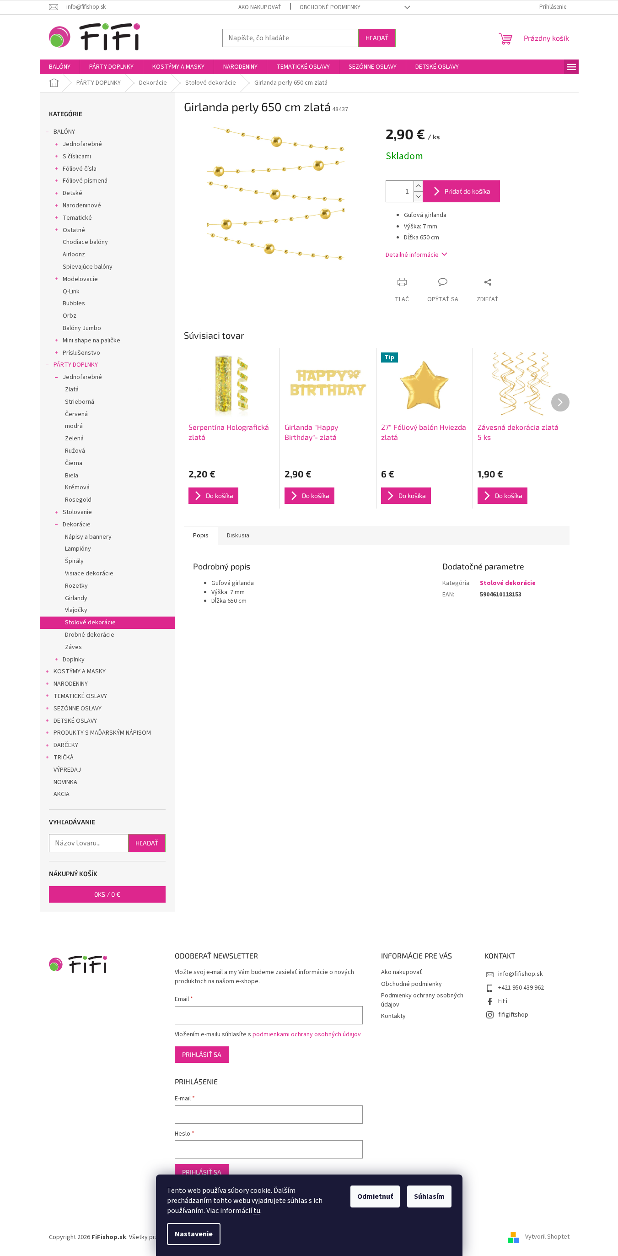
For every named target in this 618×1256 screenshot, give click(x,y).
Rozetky (76, 585)
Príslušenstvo (81, 352)
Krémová (77, 487)
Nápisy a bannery (88, 536)
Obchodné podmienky (330, 7)
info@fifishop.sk (520, 974)
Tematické (77, 217)
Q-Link (71, 291)
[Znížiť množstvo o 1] (418, 196)
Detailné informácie (412, 255)
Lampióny (78, 548)
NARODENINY (71, 683)
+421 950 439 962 (521, 987)
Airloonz (74, 254)
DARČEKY (66, 745)
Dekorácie (77, 524)
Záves (73, 647)
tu (256, 1211)
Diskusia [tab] (238, 535)
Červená (76, 414)
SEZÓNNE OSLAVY (78, 708)
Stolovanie (77, 512)
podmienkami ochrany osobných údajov (307, 1034)
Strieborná (79, 401)
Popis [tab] (201, 535)
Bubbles (74, 303)
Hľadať (376, 38)
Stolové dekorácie (90, 622)
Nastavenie (194, 1234)
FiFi (502, 1001)
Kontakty (393, 1016)
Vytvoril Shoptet (547, 1237)
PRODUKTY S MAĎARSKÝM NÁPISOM (102, 732)
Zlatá (72, 389)
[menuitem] (60, 67)
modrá (74, 426)
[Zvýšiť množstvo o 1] (418, 186)
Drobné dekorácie (89, 634)
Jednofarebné (82, 144)
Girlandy (76, 598)
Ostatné (74, 230)
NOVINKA (65, 782)
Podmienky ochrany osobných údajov (422, 1000)
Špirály (74, 561)
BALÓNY (64, 131)
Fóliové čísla (80, 168)
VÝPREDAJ (67, 769)
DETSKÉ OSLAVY (75, 720)
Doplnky (74, 659)
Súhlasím (429, 1196)
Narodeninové (82, 205)
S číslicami (77, 156)
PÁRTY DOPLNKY (76, 364)
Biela (71, 475)
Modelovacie (80, 279)
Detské (72, 193)
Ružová (75, 450)
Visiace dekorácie (89, 573)
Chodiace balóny (85, 242)
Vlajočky (76, 610)
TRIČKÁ (64, 757)
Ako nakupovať (259, 7)
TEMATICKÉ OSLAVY (80, 696)
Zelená (74, 438)
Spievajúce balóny (88, 266)
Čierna (73, 463)
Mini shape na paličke (91, 340)
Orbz (69, 315)
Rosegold (78, 499)
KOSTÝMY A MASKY (80, 671)
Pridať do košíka (467, 191)
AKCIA (62, 794)
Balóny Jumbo (82, 328)
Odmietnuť (375, 1196)
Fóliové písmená (85, 180)
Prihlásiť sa (201, 1054)
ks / (107, 894)
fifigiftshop (513, 1014)
